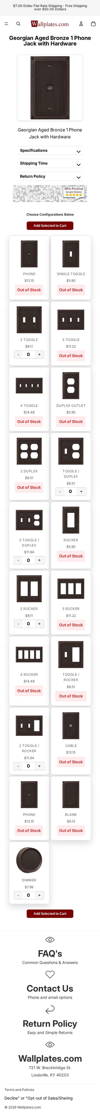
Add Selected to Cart (50, 226)
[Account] (81, 24)
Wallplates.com (29, 1107)
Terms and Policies (19, 1090)
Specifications (34, 150)
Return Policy (32, 176)
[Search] (18, 24)
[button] (29, 254)
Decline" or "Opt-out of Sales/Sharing (38, 1098)
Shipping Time (34, 163)
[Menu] (6, 23)
